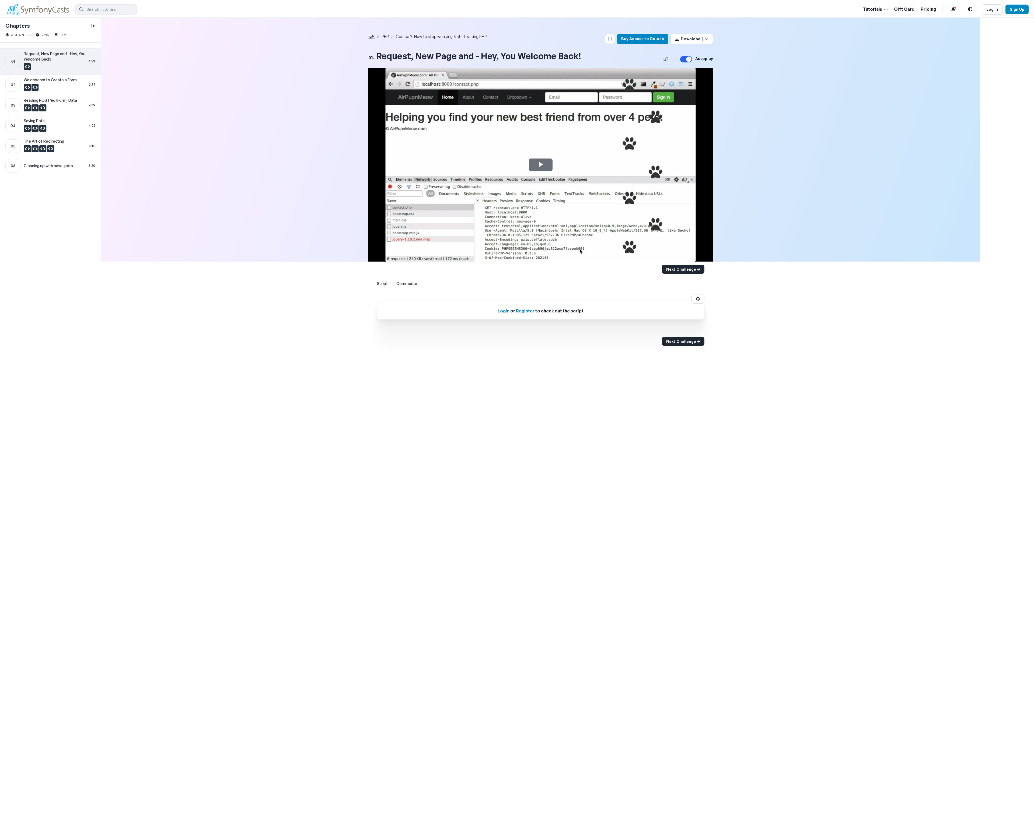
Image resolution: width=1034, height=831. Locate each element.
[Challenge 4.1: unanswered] (28, 129)
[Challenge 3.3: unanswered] (42, 109)
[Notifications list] (953, 9)
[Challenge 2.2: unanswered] (35, 88)
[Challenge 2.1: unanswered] (28, 88)
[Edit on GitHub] (697, 299)
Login (503, 311)
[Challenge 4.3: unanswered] (42, 129)
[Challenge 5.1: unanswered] (28, 150)
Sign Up (1017, 9)
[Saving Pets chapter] (50, 125)
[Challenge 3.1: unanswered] (28, 109)
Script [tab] (382, 283)
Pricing (928, 9)
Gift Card (904, 9)
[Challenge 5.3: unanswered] (43, 150)
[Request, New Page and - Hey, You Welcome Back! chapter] (50, 61)
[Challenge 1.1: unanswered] (27, 68)
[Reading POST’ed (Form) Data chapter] (50, 105)
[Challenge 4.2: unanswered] (35, 129)
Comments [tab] (406, 283)
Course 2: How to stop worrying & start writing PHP (441, 36)
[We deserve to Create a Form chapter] (50, 84)
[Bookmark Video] (610, 39)
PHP (385, 36)
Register (525, 311)
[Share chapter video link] (665, 59)
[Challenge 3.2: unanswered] (35, 109)
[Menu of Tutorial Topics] (885, 9)
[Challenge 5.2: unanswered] (35, 150)
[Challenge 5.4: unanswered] (50, 150)
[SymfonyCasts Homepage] (40, 9)
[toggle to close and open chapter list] (93, 26)
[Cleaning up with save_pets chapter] (50, 165)
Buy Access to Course (642, 38)
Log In (992, 9)
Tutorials (872, 9)
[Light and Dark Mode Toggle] (970, 9)
